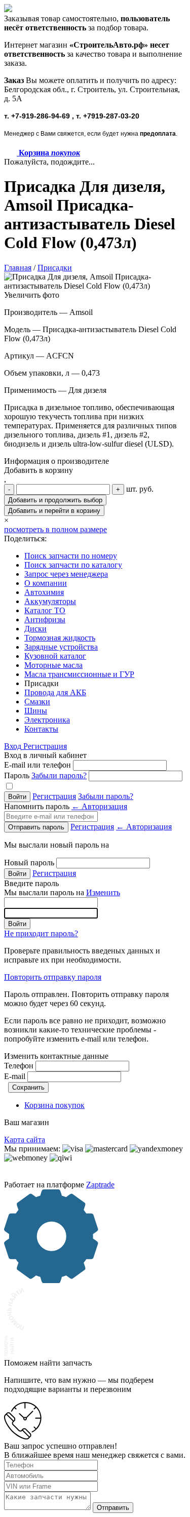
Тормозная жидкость (59, 637)
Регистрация (45, 746)
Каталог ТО (44, 610)
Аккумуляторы (50, 601)
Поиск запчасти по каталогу (73, 565)
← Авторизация (99, 806)
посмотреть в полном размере (55, 529)
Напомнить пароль (65, 806)
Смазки (37, 701)
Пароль (45, 775)
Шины (35, 710)
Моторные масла (53, 665)
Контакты (41, 729)
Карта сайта (24, 1139)
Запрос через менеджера (66, 574)
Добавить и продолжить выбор (55, 500)
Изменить (103, 892)
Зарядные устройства (61, 647)
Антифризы (44, 619)
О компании (45, 583)
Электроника (47, 719)
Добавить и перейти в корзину (54, 510)
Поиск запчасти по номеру (70, 555)
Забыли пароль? (59, 775)
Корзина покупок (54, 1105)
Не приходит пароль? (41, 933)
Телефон (18, 1065)
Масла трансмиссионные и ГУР (79, 674)
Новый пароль (29, 862)
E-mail (14, 1076)
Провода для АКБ (55, 692)
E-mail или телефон (37, 765)
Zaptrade (100, 1184)
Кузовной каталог (55, 656)
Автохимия (44, 592)
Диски (35, 628)
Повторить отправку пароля (52, 977)
